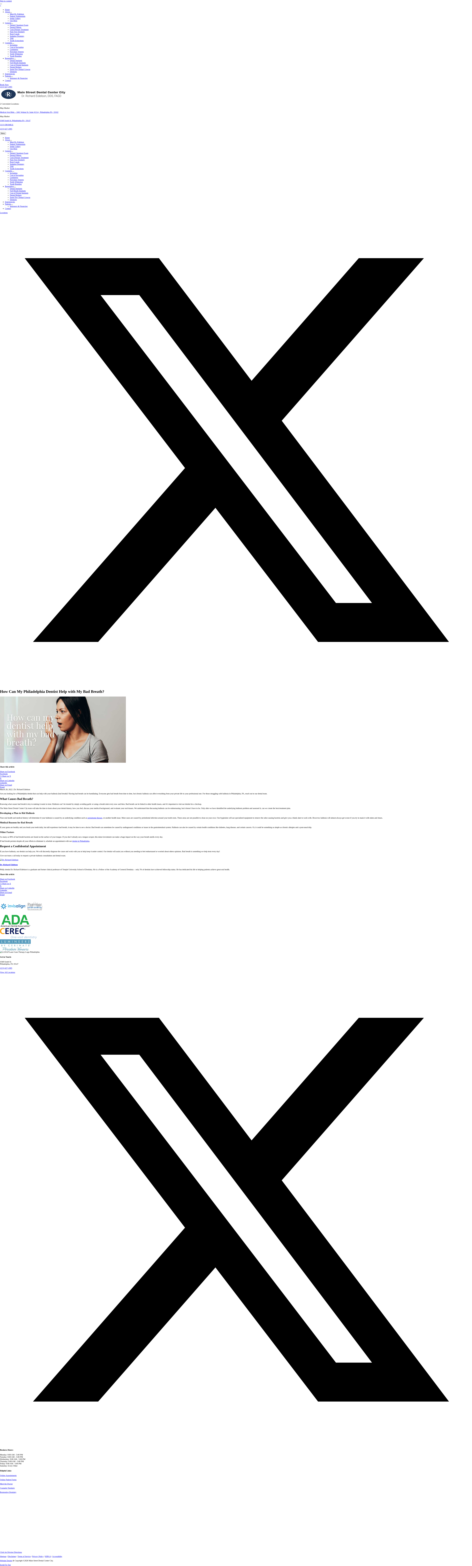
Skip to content (6, 1)
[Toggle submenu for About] (11, 12)
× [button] (0, 5)
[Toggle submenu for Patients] (12, 76)
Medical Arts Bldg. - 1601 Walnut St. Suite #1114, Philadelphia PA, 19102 (29, 112)
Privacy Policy (38, 1556)
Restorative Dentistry (8, 1492)
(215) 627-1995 (6, 968)
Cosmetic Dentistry (7, 1488)
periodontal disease (95, 818)
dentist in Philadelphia (80, 841)
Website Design (6, 1561)
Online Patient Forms (8, 1480)
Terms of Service (24, 1556)
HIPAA (48, 1556)
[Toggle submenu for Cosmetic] (13, 43)
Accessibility (57, 1556)
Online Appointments (8, 1475)
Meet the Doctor (6, 1484)
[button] (236, 685)
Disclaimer (12, 1556)
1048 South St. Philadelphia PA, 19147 (15, 121)
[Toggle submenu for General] (12, 23)
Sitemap (3, 1556)
